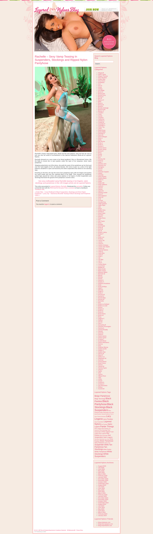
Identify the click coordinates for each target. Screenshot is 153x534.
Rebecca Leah (102, 306)
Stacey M (101, 353)
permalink (79, 186)
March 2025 (102, 493)
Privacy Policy (79, 530)
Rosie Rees (102, 313)
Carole (100, 116)
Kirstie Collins (102, 232)
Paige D (100, 291)
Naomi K (101, 280)
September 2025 (103, 483)
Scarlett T (101, 339)
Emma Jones (102, 149)
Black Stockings (104, 406)
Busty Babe (111, 412)
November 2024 (103, 499)
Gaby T (100, 162)
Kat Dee (100, 215)
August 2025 (102, 485)
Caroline (101, 117)
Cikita (100, 128)
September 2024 (103, 503)
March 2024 (102, 512)
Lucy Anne (101, 266)
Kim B (100, 231)
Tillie (99, 377)
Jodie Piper (101, 205)
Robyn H (101, 309)
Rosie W (101, 315)
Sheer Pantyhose (106, 441)
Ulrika (100, 379)
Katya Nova (101, 218)
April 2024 (101, 510)
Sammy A (101, 328)
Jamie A (100, 186)
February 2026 (102, 475)
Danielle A (101, 133)
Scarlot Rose (102, 341)
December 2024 (103, 498)
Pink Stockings (103, 430)
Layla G (100, 251)
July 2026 (101, 467)
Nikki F (100, 288)
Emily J (100, 143)
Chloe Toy (101, 127)
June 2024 (101, 507)
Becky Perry (102, 95)
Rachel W (101, 299)
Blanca (100, 103)
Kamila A (101, 211)
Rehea (100, 307)
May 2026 (101, 471)
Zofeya (100, 387)
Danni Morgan (102, 136)
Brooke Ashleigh (103, 108)
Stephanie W (102, 358)
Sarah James (102, 336)
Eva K (100, 156)
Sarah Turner (102, 337)
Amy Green (101, 81)
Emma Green (102, 148)
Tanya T (100, 369)
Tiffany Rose (102, 376)
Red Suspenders (103, 436)
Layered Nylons (55, 186)
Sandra (100, 331)
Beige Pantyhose (102, 396)
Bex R (100, 98)
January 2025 (102, 496)
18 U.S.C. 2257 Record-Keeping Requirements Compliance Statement (50, 530)
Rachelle (64, 186)
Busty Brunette (98, 414)
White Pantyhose (101, 452)
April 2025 (101, 491)
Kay (99, 219)
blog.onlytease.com (104, 522)
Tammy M (101, 366)
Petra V (100, 293)
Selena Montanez (103, 342)
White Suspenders (102, 455)
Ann (99, 84)
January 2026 (102, 477)
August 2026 (102, 466)
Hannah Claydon (103, 172)
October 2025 (102, 482)
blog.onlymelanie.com (105, 525)
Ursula (100, 380)
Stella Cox (101, 357)
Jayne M (100, 191)
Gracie (100, 170)
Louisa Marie (102, 264)
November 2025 (103, 480)
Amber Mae (101, 79)
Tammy (100, 365)
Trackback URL (40, 189)
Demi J (100, 138)
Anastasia (101, 82)
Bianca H (101, 100)
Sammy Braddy (103, 329)
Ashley (100, 89)
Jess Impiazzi (102, 195)
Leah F (100, 256)
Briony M (101, 105)
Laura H (100, 243)
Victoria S (101, 384)
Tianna (100, 374)
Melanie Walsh (102, 272)
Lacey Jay (101, 240)
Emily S (100, 144)
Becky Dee (101, 93)
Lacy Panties (108, 419)
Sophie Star (102, 352)
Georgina (101, 167)
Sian (99, 345)
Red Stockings (103, 435)
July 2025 (101, 487)
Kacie (100, 208)
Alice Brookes (102, 77)
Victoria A (101, 382)
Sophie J (101, 350)
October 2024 (102, 501)
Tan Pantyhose (103, 446)
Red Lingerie (102, 433)
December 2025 (103, 479)
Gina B (100, 168)
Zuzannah (101, 388)
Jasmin (100, 189)
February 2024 (102, 514)
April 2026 (101, 472)
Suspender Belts (102, 445)
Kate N (100, 216)
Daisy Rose (101, 130)
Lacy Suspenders (99, 422)
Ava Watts (101, 90)
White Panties (107, 449)
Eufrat (100, 154)
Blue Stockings (104, 412)
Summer (100, 360)
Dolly (99, 140)
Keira (99, 223)
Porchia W (101, 294)
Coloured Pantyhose (105, 414)
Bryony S (101, 111)
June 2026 (101, 469)
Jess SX (100, 197)
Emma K (101, 151)
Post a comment (69, 188)
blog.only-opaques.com (105, 524)
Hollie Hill (101, 183)
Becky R (100, 97)
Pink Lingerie (98, 428)
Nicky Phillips (102, 286)
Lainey (100, 242)
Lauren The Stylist (104, 247)
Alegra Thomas (103, 76)
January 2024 (102, 515)
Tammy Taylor (102, 368)
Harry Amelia (102, 176)
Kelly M (100, 227)
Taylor (100, 371)
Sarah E (100, 334)
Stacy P (100, 355)
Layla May (101, 253)
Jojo (99, 207)
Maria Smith (102, 269)
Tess (99, 373)
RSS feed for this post (57, 188)
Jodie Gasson (102, 203)
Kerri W (100, 229)
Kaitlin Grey (101, 210)
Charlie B (101, 122)
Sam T (100, 323)
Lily (99, 258)
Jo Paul (100, 200)
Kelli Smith (101, 226)
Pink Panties (105, 428)
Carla (100, 114)
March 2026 (102, 474)
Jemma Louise (102, 192)
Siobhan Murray (103, 347)
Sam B (100, 321)
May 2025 (101, 490)
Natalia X (101, 282)
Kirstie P (100, 234)
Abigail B (101, 73)
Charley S (101, 120)
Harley (100, 173)
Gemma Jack (102, 164)
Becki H (100, 92)
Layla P (100, 254)
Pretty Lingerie (106, 431)
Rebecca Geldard (103, 304)
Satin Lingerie (107, 437)
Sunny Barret (102, 361)
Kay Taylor (101, 221)
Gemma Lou (102, 165)
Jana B (100, 187)
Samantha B (102, 325)
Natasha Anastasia (104, 283)
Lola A (100, 262)
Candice (100, 113)
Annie (100, 87)
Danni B (100, 135)
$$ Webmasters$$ (71, 530)
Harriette (101, 175)
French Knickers (101, 416)
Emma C (101, 146)
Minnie (100, 275)
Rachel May (102, 298)
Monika (100, 277)
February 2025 (102, 495)
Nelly (99, 285)
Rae (99, 302)
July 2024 (101, 506)
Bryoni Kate (101, 109)
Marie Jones (102, 270)
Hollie (100, 181)
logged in (47, 204)
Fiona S (100, 160)
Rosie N (100, 312)
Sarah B (100, 333)
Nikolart (100, 290)
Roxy (99, 317)
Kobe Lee (101, 237)
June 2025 (101, 488)
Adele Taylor (102, 74)
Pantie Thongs (107, 426)
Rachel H (101, 296)
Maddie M (101, 267)
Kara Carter (101, 213)
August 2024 (102, 504)
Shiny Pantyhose (99, 442)
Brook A (100, 106)
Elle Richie (101, 141)
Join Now (101, 9)
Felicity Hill (101, 159)
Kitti (99, 235)
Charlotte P (101, 124)
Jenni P (100, 194)
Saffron (100, 320)
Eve (99, 157)
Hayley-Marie (102, 178)
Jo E (99, 199)
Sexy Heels (106, 439)
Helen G (100, 180)
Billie (99, 101)
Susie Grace (102, 363)
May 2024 (101, 509)
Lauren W (101, 248)
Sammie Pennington (104, 326)
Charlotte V (101, 125)
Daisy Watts (102, 132)
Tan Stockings (101, 448)
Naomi (100, 278)
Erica (99, 152)
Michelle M (101, 274)
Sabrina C (101, 318)
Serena (100, 344)
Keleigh (100, 224)
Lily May (100, 259)
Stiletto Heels (107, 442)
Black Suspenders (103, 409)
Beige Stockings (100, 399)
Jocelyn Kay (102, 202)
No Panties (104, 424)
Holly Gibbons (102, 184)
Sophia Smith (102, 349)
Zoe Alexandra (102, 385)
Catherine (101, 119)
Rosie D (100, 310)
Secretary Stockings (99, 439)
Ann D (100, 85)
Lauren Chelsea (103, 245)
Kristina (100, 239)
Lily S (100, 261)
